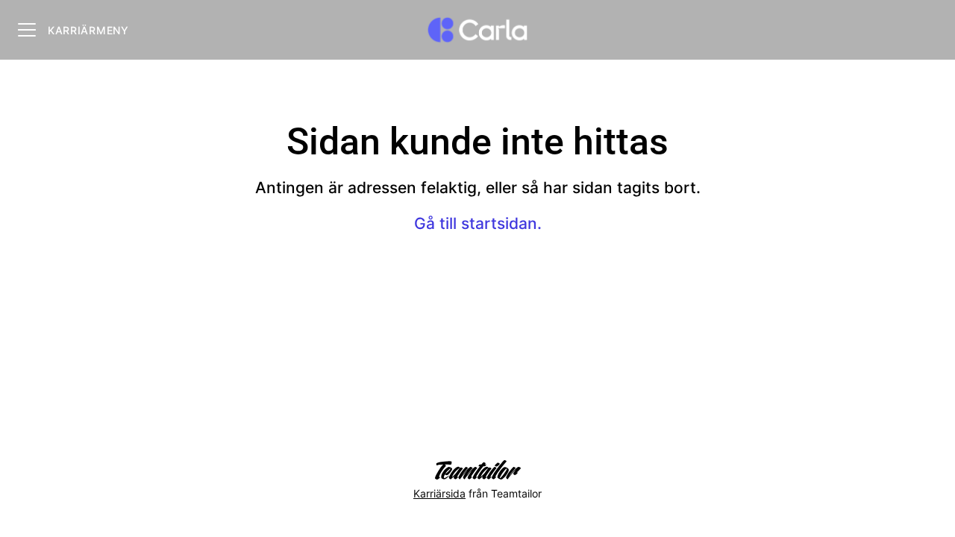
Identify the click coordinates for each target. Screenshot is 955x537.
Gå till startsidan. (478, 223)
